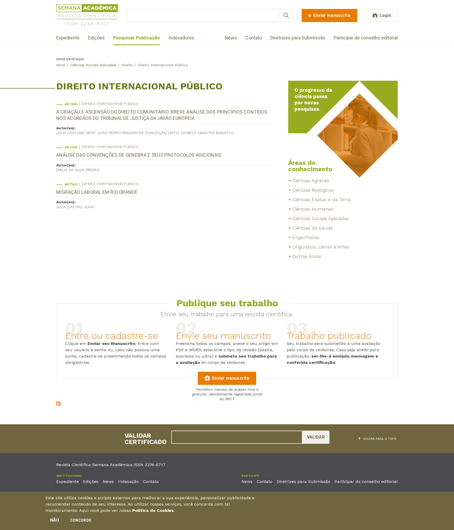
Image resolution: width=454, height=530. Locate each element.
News (231, 37)
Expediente (68, 37)
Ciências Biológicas (312, 190)
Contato (253, 37)
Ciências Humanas (312, 209)
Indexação (128, 481)
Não (54, 520)
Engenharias (305, 237)
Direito (127, 65)
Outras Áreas (306, 256)
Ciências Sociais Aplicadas (93, 65)
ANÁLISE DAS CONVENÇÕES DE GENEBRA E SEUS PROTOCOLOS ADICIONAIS (139, 155)
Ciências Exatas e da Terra (321, 199)
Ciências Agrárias (310, 180)
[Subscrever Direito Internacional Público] (58, 404)
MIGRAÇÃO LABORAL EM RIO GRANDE (96, 192)
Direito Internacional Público (110, 103)
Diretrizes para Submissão (297, 37)
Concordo (80, 520)
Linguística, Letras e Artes (320, 246)
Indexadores (181, 37)
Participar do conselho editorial (366, 37)
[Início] (87, 15)
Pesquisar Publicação (136, 37)
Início (60, 65)
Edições (96, 37)
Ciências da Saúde (312, 228)
